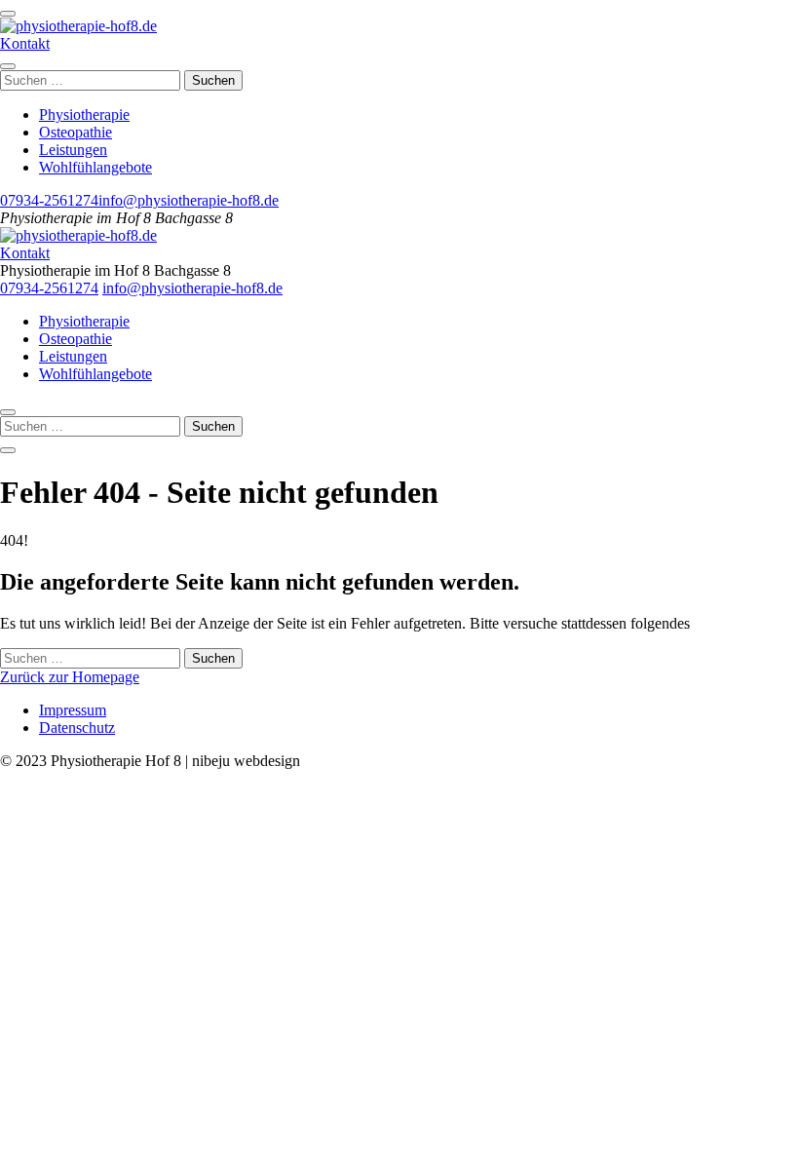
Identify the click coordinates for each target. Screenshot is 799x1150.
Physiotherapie (84, 114)
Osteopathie (75, 132)
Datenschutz (77, 727)
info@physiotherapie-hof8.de (188, 200)
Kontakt (25, 43)
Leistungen (73, 149)
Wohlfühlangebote (95, 167)
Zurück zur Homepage (69, 677)
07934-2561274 (49, 200)
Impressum (72, 710)
